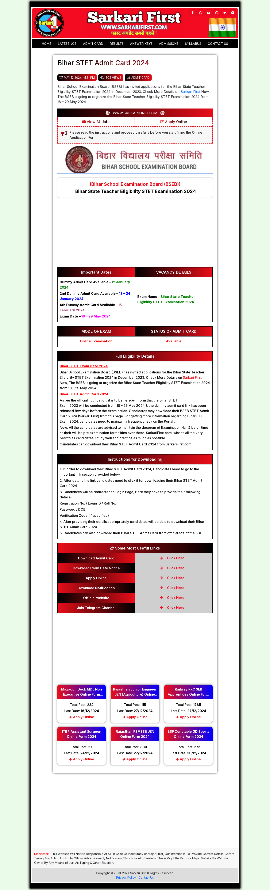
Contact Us (146, 877)
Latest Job (67, 44)
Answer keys (141, 44)
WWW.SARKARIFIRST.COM (135, 113)
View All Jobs (98, 122)
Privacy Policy (126, 877)
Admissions (168, 44)
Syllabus (193, 44)
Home (46, 44)
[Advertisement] (135, 234)
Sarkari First (190, 92)
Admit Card (93, 44)
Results (117, 44)
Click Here (175, 558)
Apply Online (175, 122)
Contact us (218, 44)
